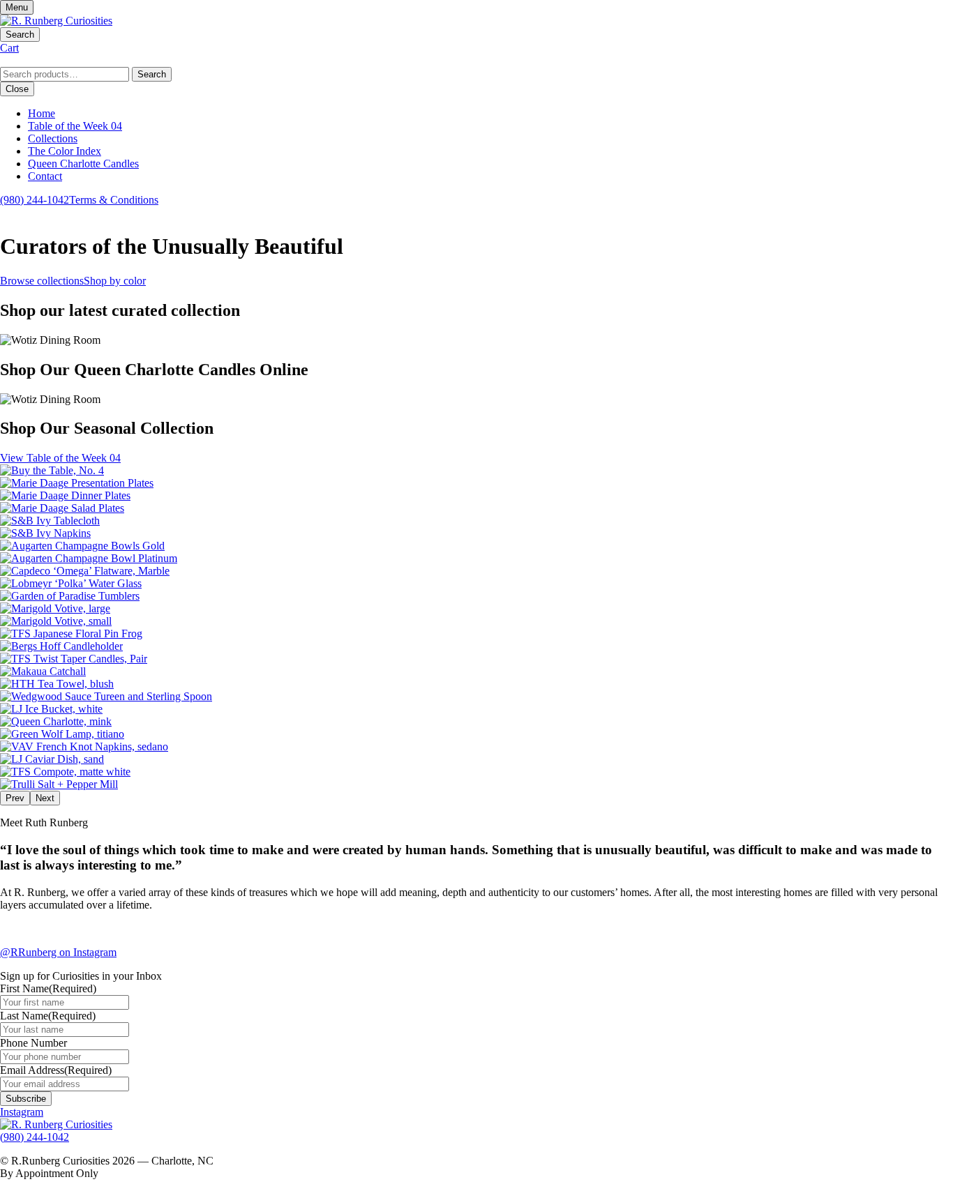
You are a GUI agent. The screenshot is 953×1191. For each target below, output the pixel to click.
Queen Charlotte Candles (83, 163)
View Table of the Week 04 (60, 458)
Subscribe (26, 1098)
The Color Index (64, 151)
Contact (45, 176)
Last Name (48, 1016)
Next (45, 798)
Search (151, 74)
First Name (48, 988)
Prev (15, 798)
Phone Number (33, 1043)
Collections (52, 138)
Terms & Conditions (113, 200)
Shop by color (115, 281)
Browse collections (42, 281)
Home (41, 113)
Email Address (56, 1070)
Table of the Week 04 (75, 126)
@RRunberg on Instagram (58, 952)
